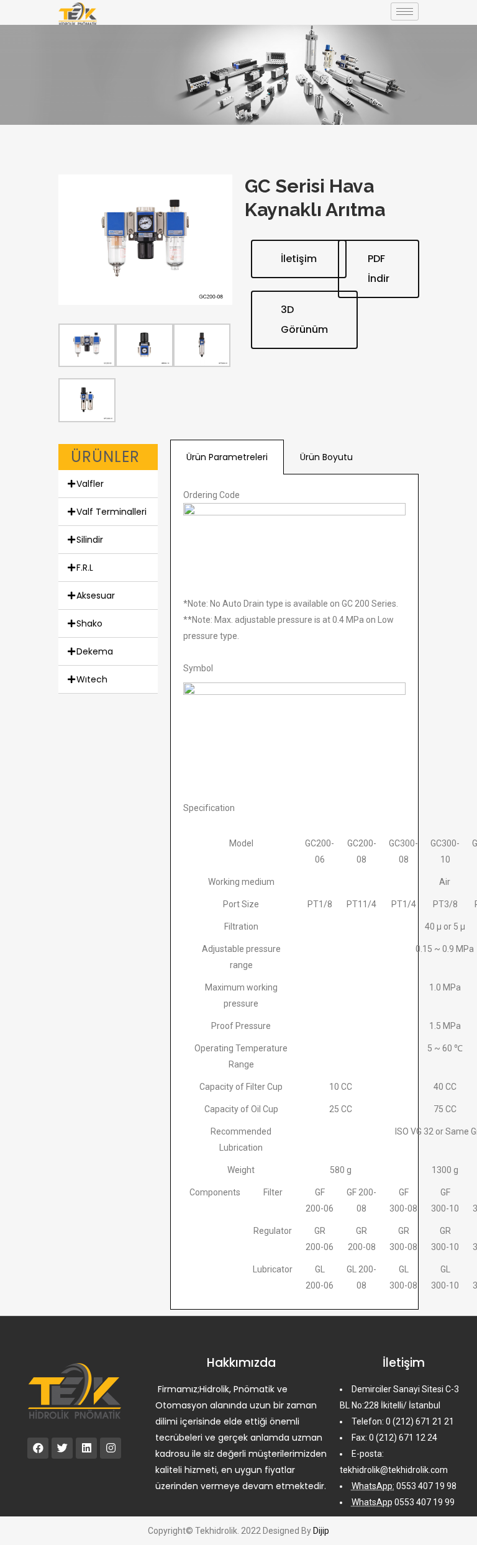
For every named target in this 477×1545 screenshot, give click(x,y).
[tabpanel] (294, 892)
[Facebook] (37, 1448)
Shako (89, 623)
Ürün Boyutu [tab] (326, 457)
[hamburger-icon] (405, 11)
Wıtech (91, 679)
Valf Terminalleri (111, 511)
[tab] (108, 484)
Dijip (321, 1531)
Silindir (89, 539)
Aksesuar (95, 595)
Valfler (90, 484)
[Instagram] (110, 1448)
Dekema (94, 651)
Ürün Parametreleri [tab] (227, 457)
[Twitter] (62, 1448)
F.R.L (84, 567)
